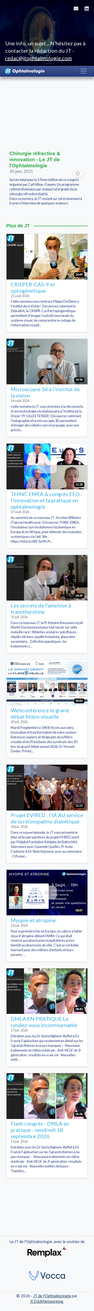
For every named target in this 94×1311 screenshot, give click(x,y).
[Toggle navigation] (83, 71)
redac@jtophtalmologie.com (38, 58)
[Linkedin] (87, 11)
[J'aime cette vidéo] (78, 174)
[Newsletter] (76, 11)
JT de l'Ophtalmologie (52, 1295)
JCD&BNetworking (46, 1301)
